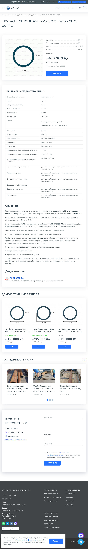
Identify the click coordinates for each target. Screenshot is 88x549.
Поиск (80, 8)
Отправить (52, 463)
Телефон (47, 435)
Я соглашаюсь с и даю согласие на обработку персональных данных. (63, 455)
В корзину (57, 73)
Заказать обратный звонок (15, 440)
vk (11, 523)
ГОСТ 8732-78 (17, 278)
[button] (47, 400)
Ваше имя (48, 444)
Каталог (3, 8)
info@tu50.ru (31, 2)
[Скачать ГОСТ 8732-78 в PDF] (7, 279)
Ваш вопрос (49, 417)
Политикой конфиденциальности (29, 540)
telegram (7, 523)
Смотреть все (84, 359)
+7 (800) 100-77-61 (18, 2)
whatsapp (3, 523)
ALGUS (83, 541)
